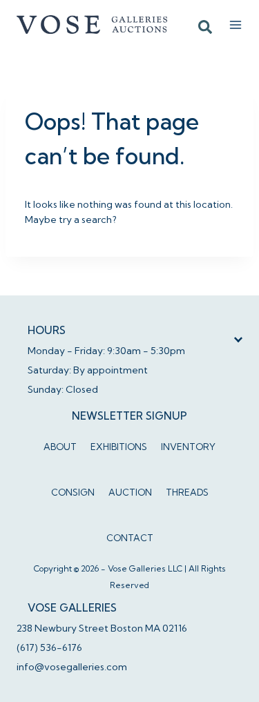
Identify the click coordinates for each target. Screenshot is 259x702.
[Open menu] (235, 25)
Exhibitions (118, 446)
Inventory (188, 446)
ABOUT (60, 446)
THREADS (187, 492)
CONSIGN (73, 492)
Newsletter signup (129, 415)
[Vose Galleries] (93, 24)
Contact (129, 537)
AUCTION (130, 492)
